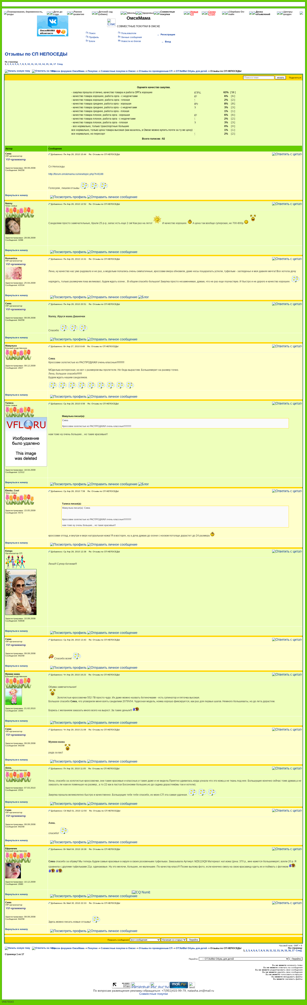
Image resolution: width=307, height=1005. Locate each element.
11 (32, 64)
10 (28, 64)
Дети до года (57, 12)
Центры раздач (288, 12)
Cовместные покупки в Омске (118, 71)
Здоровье (148, 13)
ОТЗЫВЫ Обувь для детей (191, 71)
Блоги (92, 41)
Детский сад (106, 11)
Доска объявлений (263, 12)
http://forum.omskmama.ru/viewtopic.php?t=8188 (75, 174)
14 (43, 64)
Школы (131, 13)
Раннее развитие (79, 12)
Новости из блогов (131, 41)
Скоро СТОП (212, 12)
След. (60, 64)
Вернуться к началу (16, 195)
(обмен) (103, 14)
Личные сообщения (131, 37)
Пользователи (128, 33)
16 (51, 64)
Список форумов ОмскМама (68, 71)
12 (36, 64)
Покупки (93, 71)
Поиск (92, 33)
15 (47, 64)
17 (54, 64)
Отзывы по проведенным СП (156, 71)
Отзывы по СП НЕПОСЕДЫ (36, 54)
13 (39, 64)
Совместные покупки (167, 12)
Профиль (94, 37)
